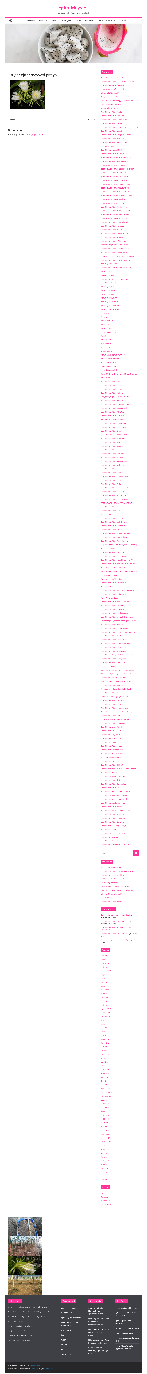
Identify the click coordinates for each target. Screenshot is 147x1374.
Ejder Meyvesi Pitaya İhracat (111, 230)
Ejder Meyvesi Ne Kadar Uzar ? (112, 731)
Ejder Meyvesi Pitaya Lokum (111, 529)
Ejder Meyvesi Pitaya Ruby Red (112, 416)
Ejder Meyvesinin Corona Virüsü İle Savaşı (117, 268)
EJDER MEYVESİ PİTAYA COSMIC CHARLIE (116, 184)
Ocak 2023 (105, 963)
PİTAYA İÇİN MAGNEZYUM (110, 298)
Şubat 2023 (105, 959)
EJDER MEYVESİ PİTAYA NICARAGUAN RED (116, 195)
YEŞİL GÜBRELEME (108, 146)
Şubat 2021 (105, 1031)
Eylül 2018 (105, 1130)
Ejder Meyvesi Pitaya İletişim (112, 780)
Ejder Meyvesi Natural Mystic (112, 150)
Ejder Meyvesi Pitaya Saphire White (114, 252)
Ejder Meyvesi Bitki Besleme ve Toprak (115, 791)
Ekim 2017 (105, 1172)
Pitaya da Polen (106, 378)
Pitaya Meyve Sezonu (109, 575)
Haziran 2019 (106, 1096)
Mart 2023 (105, 956)
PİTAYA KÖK (105, 324)
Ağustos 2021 (106, 1009)
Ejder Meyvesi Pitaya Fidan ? (112, 765)
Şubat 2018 (105, 1157)
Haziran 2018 (106, 1142)
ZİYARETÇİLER (66, 20)
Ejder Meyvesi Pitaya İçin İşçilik (112, 624)
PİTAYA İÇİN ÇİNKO (108, 287)
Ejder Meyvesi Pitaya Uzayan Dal (113, 662)
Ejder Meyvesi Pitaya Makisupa (112, 465)
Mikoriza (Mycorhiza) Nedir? (111, 104)
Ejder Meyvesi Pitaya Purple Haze (113, 495)
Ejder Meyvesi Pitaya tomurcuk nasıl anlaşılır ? (118, 632)
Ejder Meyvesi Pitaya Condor (112, 473)
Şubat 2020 (105, 1066)
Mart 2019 (105, 1107)
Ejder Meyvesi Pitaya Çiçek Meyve (113, 647)
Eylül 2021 (105, 1005)
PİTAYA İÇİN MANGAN (109, 264)
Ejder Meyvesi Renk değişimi (112, 750)
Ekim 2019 (105, 1081)
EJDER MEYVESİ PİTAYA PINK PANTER (115, 192)
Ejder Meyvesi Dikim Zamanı (111, 841)
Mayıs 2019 (105, 1100)
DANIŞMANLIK (90, 20)
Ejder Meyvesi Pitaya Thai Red (112, 454)
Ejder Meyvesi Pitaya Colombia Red (114, 583)
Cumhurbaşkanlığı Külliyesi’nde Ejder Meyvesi (118, 621)
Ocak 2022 (105, 990)
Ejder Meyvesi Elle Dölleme (111, 772)
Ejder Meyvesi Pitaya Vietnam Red (114, 408)
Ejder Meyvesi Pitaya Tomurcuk (113, 609)
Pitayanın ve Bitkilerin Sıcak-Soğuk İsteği (116, 689)
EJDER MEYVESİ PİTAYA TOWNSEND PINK (116, 157)
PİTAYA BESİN (106, 328)
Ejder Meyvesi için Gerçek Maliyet (113, 826)
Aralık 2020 (105, 1039)
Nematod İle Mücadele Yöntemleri (114, 108)
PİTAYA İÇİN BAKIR (108, 275)
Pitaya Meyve (106, 586)
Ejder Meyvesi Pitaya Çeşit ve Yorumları (116, 260)
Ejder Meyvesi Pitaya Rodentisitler (114, 119)
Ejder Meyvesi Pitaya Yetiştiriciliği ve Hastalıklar (119, 564)
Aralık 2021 (105, 994)
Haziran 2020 (106, 1050)
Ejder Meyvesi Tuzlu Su (110, 761)
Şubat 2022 (105, 986)
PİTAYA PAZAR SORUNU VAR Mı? (113, 355)
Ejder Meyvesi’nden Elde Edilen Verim (115, 810)
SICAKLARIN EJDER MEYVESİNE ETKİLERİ (116, 245)
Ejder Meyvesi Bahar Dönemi (112, 742)
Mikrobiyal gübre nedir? (110, 93)
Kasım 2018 (105, 1123)
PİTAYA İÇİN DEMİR (108, 290)
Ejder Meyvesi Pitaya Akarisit (112, 112)
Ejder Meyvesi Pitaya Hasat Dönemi (114, 222)
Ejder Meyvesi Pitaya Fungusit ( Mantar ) (116, 135)
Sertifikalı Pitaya (107, 351)
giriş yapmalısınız (35, 134)
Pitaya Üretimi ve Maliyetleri (111, 579)
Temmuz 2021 (106, 1013)
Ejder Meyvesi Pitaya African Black (114, 241)
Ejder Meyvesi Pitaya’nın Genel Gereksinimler (118, 590)
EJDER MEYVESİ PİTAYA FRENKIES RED (115, 214)
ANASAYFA (31, 20)
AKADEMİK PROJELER (107, 20)
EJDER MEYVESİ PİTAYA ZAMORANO (114, 176)
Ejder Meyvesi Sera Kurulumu (112, 837)
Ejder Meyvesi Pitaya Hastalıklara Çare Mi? (117, 560)
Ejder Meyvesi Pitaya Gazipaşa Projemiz (116, 643)
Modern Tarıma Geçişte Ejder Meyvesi (115, 719)
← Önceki (12, 119)
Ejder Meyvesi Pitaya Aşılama (112, 393)
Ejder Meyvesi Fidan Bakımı (111, 746)
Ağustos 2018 (106, 1134)
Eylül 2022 (105, 967)
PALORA (104, 336)
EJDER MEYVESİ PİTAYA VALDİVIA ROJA (115, 199)
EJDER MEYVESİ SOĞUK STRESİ (112, 89)
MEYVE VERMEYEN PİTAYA (110, 366)
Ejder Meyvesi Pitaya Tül (110, 385)
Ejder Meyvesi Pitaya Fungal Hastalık (115, 233)
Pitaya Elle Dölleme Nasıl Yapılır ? (113, 567)
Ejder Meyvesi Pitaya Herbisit (112, 123)
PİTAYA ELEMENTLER (108, 321)
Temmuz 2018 (106, 1138)
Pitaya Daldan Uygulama (110, 332)
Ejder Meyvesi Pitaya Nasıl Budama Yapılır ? (117, 613)
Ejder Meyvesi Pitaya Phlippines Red (115, 438)
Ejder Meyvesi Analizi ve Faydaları (114, 803)
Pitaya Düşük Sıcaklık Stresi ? (112, 78)
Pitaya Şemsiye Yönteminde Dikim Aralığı (116, 712)
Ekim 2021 (105, 1001)
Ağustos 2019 (106, 1088)
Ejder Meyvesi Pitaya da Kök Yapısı (114, 522)
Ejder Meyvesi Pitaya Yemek (111, 807)
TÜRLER (78, 20)
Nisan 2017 (105, 1176)
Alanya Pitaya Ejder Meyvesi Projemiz (115, 397)
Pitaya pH (104, 317)
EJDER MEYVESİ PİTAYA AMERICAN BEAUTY (117, 503)
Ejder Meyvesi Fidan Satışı (71, 1318)
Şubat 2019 (105, 1111)
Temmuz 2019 (106, 1092)
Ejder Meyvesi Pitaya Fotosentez (113, 526)
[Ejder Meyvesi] (11, 20)
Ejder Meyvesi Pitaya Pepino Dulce (114, 423)
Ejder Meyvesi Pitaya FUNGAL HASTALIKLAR (117, 82)
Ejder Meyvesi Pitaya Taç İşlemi (113, 605)
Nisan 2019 (105, 1104)
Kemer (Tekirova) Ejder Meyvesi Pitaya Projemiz (119, 374)
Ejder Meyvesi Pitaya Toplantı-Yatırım (115, 476)
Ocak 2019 (105, 1115)
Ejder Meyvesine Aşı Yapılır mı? (113, 738)
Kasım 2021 (105, 997)
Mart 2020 (105, 1062)
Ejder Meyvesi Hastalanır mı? (112, 753)
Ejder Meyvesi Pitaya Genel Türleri (114, 640)
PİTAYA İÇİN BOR (107, 271)
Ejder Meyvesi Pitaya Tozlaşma (112, 226)
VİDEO (54, 20)
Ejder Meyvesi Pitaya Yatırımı (112, 693)
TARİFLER (64, 1340)
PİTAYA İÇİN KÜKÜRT (108, 294)
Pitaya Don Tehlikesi (108, 548)
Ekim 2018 (105, 1126)
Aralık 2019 (105, 1073)
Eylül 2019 (105, 1085)
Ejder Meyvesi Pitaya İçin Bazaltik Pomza (116, 161)
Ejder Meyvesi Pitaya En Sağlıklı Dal (114, 628)
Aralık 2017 (105, 1164)
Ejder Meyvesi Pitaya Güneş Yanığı (114, 659)
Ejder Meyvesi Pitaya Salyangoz (113, 381)
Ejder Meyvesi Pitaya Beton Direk (113, 704)
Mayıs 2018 (105, 1145)
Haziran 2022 (106, 971)
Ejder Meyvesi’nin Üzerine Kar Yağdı (114, 283)
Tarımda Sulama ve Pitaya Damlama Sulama (118, 256)
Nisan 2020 (105, 1058)
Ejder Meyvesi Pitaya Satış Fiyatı (113, 685)
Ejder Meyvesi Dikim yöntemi (112, 829)
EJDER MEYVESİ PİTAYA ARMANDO (114, 180)
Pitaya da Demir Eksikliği (110, 370)
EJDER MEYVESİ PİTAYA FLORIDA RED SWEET (117, 169)
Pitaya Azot (105, 313)
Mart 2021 (105, 1028)
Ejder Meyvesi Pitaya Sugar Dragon (114, 446)
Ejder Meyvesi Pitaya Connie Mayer (114, 427)
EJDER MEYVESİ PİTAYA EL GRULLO (114, 218)
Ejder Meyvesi (73, 7)
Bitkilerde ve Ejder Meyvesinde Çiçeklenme (117, 670)
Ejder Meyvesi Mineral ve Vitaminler (114, 795)
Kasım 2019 (105, 1077)
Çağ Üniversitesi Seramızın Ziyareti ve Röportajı (119, 545)
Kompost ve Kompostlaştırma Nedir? (115, 97)
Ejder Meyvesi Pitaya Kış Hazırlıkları (114, 207)
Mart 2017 (105, 1180)
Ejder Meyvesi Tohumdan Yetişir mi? (115, 845)
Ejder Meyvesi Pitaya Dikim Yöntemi (114, 594)
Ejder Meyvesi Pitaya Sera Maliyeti (114, 784)
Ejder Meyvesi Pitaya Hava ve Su (113, 818)
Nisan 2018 (105, 1149)
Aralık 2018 (105, 1119)
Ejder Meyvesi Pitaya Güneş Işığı (113, 518)
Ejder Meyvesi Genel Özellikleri (112, 85)
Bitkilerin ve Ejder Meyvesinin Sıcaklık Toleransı (119, 674)
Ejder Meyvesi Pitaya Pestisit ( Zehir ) (115, 142)
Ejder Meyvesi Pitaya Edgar (111, 450)
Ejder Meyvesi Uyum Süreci (111, 727)
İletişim (122, 20)
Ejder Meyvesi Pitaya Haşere (111, 469)
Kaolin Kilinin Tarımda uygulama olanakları (117, 101)
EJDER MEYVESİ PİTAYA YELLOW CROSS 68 (117, 211)
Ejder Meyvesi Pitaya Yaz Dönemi (113, 552)
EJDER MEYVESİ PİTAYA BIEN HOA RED (115, 203)
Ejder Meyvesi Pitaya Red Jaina (112, 457)
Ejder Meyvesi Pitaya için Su (111, 788)
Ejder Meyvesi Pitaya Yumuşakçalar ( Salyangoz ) (119, 127)
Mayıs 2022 (105, 975)
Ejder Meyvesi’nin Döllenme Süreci (114, 678)
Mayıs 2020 (105, 1054)
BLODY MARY (106, 343)
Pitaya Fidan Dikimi (108, 666)
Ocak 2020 (105, 1069)
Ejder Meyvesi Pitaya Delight (111, 480)
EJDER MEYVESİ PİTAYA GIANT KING (114, 173)
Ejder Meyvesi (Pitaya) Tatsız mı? (113, 776)
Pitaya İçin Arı (106, 340)
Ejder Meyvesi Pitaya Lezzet (111, 131)
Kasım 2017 (105, 1168)
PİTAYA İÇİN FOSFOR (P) (110, 309)
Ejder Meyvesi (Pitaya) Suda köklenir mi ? (116, 655)
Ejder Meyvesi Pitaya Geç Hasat (113, 389)
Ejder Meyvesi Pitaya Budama (112, 814)
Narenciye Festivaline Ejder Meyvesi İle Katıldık (119, 571)
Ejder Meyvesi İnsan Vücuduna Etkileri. (116, 799)
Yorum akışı (105, 1201)
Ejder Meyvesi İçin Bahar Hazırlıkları (114, 279)
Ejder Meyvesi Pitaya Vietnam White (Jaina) (117, 461)
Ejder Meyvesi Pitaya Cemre (111, 507)
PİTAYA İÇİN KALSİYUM (109, 302)
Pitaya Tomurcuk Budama (110, 598)
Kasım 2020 (105, 1043)
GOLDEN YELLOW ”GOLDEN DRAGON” (115, 435)
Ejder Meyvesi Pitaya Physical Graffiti (115, 499)
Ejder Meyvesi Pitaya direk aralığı (113, 651)
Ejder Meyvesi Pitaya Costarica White (115, 249)
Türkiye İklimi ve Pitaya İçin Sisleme (114, 697)
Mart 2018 (105, 1153)
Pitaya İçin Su (106, 347)
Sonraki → (92, 119)
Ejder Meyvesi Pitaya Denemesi (113, 822)
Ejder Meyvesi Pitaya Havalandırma (114, 708)
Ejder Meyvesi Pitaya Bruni (111, 431)
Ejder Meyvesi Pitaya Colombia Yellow (115, 404)
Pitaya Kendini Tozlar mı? (110, 359)
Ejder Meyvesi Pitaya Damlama (112, 700)
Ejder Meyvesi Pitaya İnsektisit (112, 138)
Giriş (102, 1193)
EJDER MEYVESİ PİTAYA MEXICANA (114, 165)
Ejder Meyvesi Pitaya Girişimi (112, 510)
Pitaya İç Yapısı (106, 514)
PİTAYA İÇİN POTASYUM (110, 306)
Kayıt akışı (104, 1197)
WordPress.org (106, 1204)
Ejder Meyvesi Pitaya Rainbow (112, 237)
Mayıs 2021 (105, 1020)
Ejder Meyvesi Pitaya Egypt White (113, 400)
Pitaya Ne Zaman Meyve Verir (112, 757)
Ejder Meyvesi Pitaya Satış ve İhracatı (115, 537)
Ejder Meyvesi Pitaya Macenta (112, 442)
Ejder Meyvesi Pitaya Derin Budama (114, 556)
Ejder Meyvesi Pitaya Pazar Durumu (114, 541)
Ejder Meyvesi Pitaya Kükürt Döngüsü (115, 154)
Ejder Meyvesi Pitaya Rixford (111, 484)
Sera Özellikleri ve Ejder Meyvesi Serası (116, 681)
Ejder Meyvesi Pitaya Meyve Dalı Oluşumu (117, 617)
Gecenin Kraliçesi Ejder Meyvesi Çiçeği (115, 915)
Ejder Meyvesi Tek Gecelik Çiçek (113, 833)
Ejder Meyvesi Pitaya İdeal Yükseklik (115, 602)
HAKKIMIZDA (43, 20)
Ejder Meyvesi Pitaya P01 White (113, 412)
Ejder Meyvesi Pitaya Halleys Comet (114, 488)
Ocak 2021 (105, 1035)
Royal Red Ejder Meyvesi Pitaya (112, 419)
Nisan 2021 (105, 1024)
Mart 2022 (105, 982)
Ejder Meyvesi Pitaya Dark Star (112, 492)
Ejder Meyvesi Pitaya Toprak (111, 715)
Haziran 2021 (106, 1016)
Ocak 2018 (105, 1161)
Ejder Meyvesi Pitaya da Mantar (113, 723)
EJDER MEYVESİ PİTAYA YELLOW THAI (115, 188)
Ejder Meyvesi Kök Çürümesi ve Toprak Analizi (118, 769)
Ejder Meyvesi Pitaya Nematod (112, 116)
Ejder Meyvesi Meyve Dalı (110, 734)
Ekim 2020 (105, 1047)
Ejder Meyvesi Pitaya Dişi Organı (113, 636)
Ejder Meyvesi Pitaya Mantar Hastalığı (115, 533)
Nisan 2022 (105, 978)
